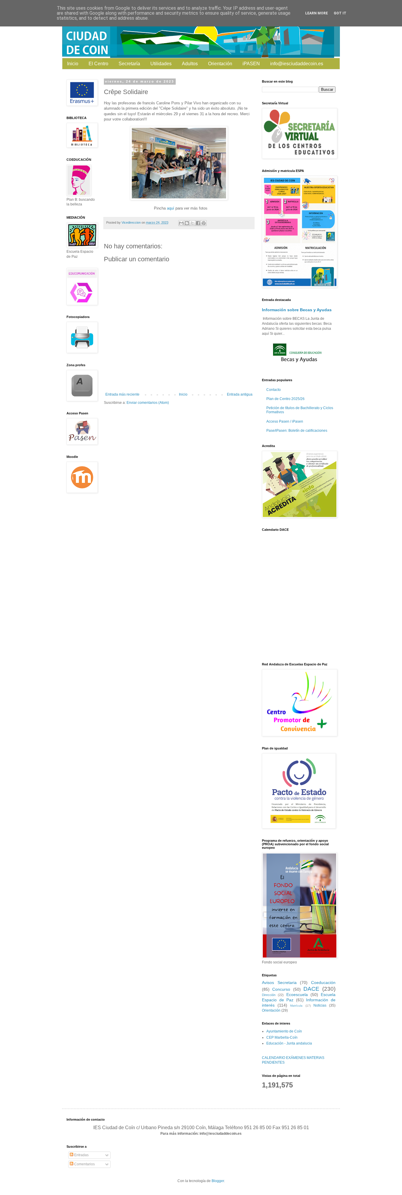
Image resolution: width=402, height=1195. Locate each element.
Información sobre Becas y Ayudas (297, 309)
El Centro (98, 63)
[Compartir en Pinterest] (204, 223)
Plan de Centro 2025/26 (285, 399)
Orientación (220, 63)
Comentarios (84, 1164)
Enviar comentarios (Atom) (148, 403)
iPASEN (251, 63)
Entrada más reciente (122, 394)
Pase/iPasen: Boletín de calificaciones (296, 431)
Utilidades (161, 63)
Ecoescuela (297, 994)
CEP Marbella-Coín (282, 1037)
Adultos (190, 63)
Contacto (273, 390)
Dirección (268, 995)
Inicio (72, 63)
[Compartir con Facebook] (198, 223)
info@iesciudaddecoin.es (296, 63)
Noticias (319, 1005)
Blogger (218, 1181)
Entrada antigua (240, 394)
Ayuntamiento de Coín (284, 1031)
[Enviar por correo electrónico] (181, 223)
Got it (340, 13)
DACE (311, 989)
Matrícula (296, 1005)
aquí (170, 208)
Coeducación (323, 982)
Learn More (316, 13)
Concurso (281, 989)
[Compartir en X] (192, 223)
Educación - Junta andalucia (289, 1043)
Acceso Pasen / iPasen (284, 421)
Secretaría (129, 63)
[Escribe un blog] (187, 223)
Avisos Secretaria (279, 982)
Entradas (81, 1155)
